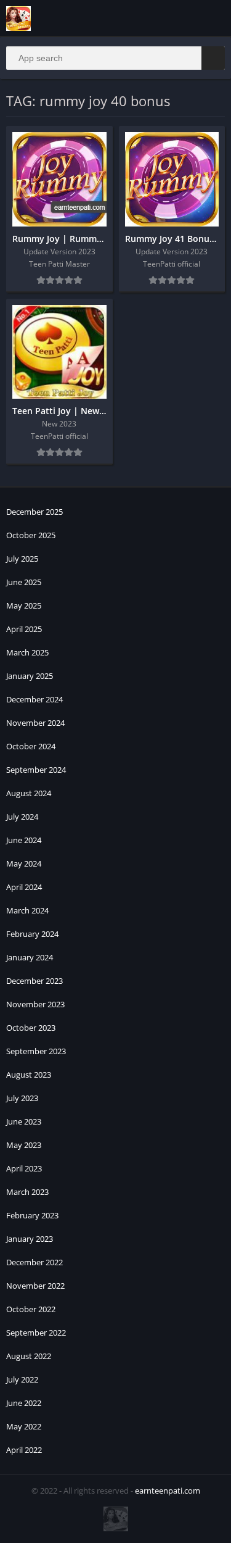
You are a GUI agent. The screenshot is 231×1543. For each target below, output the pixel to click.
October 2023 (30, 1027)
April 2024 (24, 886)
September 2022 (36, 1332)
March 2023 (27, 1191)
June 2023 (23, 1121)
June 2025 (23, 582)
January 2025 (29, 675)
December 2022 (34, 1262)
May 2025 (23, 605)
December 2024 (34, 699)
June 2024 (23, 840)
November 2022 (35, 1285)
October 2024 (30, 746)
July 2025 (22, 558)
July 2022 (22, 1379)
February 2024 (32, 933)
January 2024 (29, 957)
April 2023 (24, 1168)
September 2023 (36, 1051)
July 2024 (22, 816)
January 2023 (29, 1238)
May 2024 (23, 863)
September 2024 (36, 769)
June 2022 (23, 1402)
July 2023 (22, 1098)
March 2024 (27, 910)
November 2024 (35, 722)
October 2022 (30, 1309)
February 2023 (32, 1215)
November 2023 (35, 1004)
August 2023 (28, 1074)
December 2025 (34, 511)
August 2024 (28, 793)
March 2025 (27, 652)
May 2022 (23, 1426)
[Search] (213, 58)
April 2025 (24, 628)
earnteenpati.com (167, 1490)
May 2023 (23, 1144)
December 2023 (34, 980)
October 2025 (30, 535)
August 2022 (28, 1356)
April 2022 (24, 1449)
